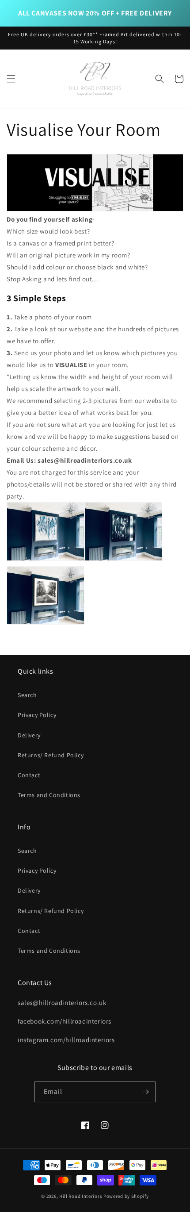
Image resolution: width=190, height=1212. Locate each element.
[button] (11, 78)
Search (27, 695)
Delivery (29, 735)
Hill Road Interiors (80, 1196)
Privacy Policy (37, 715)
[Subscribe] (145, 1092)
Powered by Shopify (126, 1196)
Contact (29, 775)
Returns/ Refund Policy (51, 755)
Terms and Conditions (49, 795)
